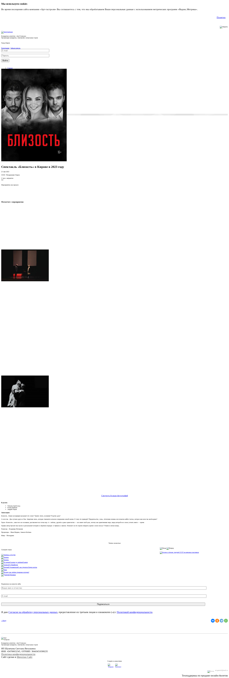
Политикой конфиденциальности (134, 612)
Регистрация (5, 48)
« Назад (3, 620)
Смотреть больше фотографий (114, 496)
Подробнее (204, 9)
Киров (8, 43)
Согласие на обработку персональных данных (32, 612)
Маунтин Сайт (24, 657)
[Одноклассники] (217, 621)
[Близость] (34, 161)
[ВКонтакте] (213, 621)
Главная (10, 68)
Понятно (221, 17)
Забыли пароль (15, 48)
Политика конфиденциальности (18, 654)
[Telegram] (221, 621)
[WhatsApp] (226, 621)
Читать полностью (115, 543)
